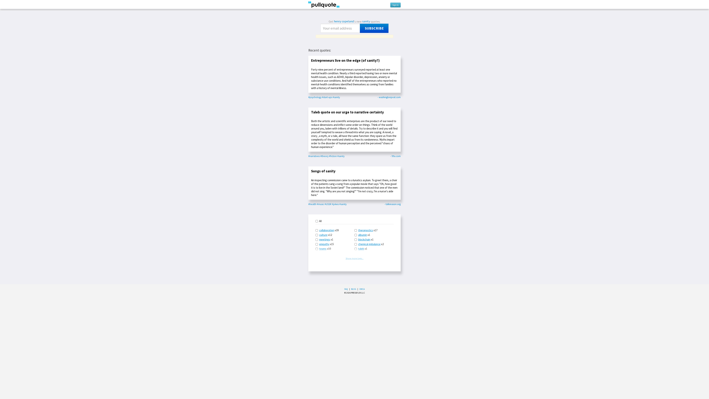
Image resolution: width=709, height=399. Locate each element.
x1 (326, 239)
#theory (324, 156)
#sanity (336, 97)
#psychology (314, 97)
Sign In (395, 5)
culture (323, 235)
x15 (326, 244)
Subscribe (374, 28)
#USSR (328, 204)
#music (320, 204)
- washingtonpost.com (389, 97)
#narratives (314, 156)
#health (312, 204)
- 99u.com (395, 156)
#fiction (333, 156)
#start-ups (327, 97)
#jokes (335, 204)
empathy (324, 244)
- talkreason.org (392, 204)
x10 (325, 248)
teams (322, 248)
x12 (325, 235)
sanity (366, 21)
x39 (329, 230)
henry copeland (344, 21)
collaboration (326, 230)
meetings (324, 239)
